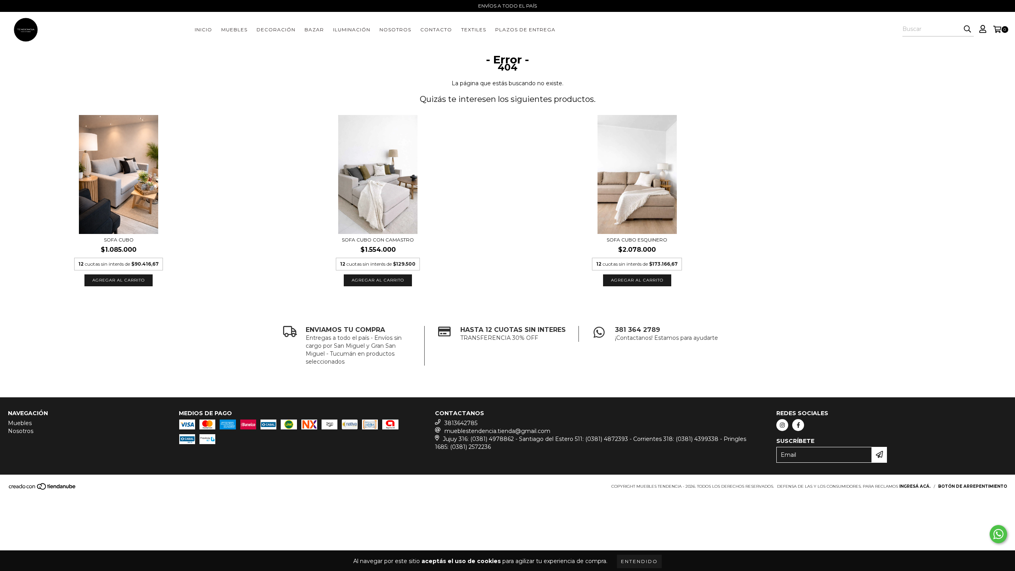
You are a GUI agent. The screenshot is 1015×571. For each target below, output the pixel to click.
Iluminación (351, 30)
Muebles (234, 30)
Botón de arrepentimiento (972, 486)
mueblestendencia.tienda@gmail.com (497, 431)
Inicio (203, 30)
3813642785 (460, 423)
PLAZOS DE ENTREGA (525, 30)
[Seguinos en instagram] (782, 425)
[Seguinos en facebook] (798, 425)
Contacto (436, 30)
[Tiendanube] (42, 488)
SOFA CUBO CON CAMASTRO (378, 240)
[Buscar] (967, 29)
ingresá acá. (915, 486)
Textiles (473, 30)
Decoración (276, 30)
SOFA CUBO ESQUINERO (637, 240)
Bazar (314, 30)
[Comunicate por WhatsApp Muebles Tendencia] (998, 534)
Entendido (639, 561)
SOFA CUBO (119, 240)
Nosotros (395, 30)
